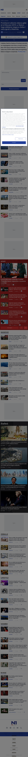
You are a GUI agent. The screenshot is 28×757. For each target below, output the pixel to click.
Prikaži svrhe (20, 138)
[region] (14, 127)
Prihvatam (14, 142)
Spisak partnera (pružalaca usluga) (8, 134)
